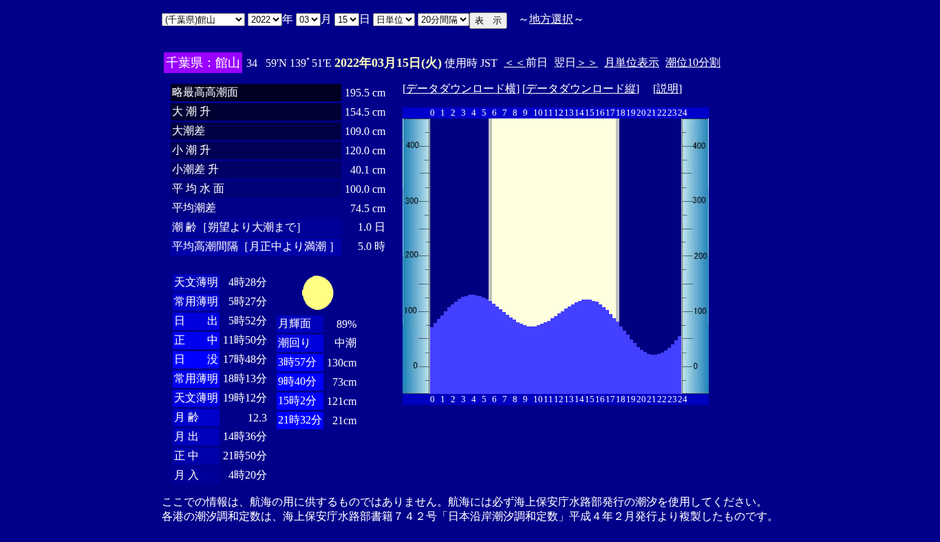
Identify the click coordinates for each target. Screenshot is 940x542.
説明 (667, 88)
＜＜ (515, 62)
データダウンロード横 (461, 88)
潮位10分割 (692, 62)
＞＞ (587, 62)
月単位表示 (631, 62)
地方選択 (551, 19)
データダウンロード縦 (581, 88)
